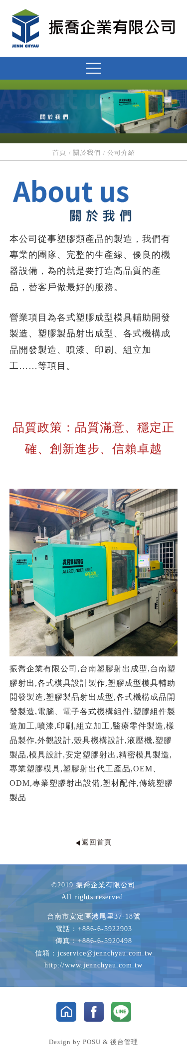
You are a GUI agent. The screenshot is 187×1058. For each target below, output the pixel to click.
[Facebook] (94, 1012)
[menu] (93, 68)
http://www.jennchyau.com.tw (93, 965)
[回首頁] (93, 28)
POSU (92, 1042)
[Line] (121, 1012)
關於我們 (87, 152)
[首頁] (66, 1012)
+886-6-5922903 (105, 929)
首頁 (59, 152)
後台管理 (124, 1042)
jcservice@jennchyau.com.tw (105, 953)
